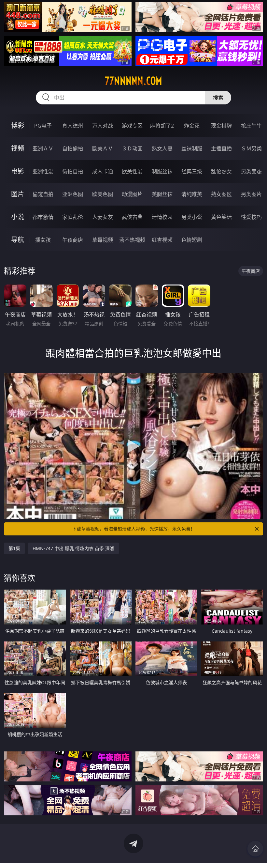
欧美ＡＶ (102, 148)
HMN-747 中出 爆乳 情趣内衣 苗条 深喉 (73, 548)
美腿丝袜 (162, 194)
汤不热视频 (132, 239)
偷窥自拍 (43, 194)
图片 (17, 194)
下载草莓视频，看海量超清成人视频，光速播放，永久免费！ (133, 529)
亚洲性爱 (43, 171)
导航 (17, 239)
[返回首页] (255, 848)
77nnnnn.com (133, 80)
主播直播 (221, 148)
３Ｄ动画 (132, 148)
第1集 (14, 548)
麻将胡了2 (162, 125)
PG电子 (43, 125)
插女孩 (43, 239)
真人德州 (72, 125)
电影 (17, 171)
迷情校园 (162, 217)
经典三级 (191, 171)
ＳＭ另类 (251, 148)
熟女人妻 (162, 148)
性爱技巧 (251, 217)
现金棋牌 (221, 125)
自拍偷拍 (72, 148)
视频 (17, 148)
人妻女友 (102, 217)
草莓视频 (102, 239)
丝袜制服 (191, 148)
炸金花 (192, 125)
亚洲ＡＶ (43, 148)
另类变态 (251, 171)
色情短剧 (191, 239)
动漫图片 (132, 194)
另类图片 (251, 194)
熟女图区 (221, 194)
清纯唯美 (191, 194)
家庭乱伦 (72, 217)
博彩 (17, 125)
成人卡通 (102, 171)
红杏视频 (162, 239)
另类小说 (191, 217)
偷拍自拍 (72, 171)
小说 (17, 216)
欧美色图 (102, 194)
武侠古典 (132, 217)
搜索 (218, 97)
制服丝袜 (162, 171)
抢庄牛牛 (251, 125)
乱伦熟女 (221, 171)
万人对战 (102, 125)
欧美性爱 (132, 171)
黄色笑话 (221, 217)
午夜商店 (72, 239)
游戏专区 (132, 125)
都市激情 (43, 217)
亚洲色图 (72, 194)
